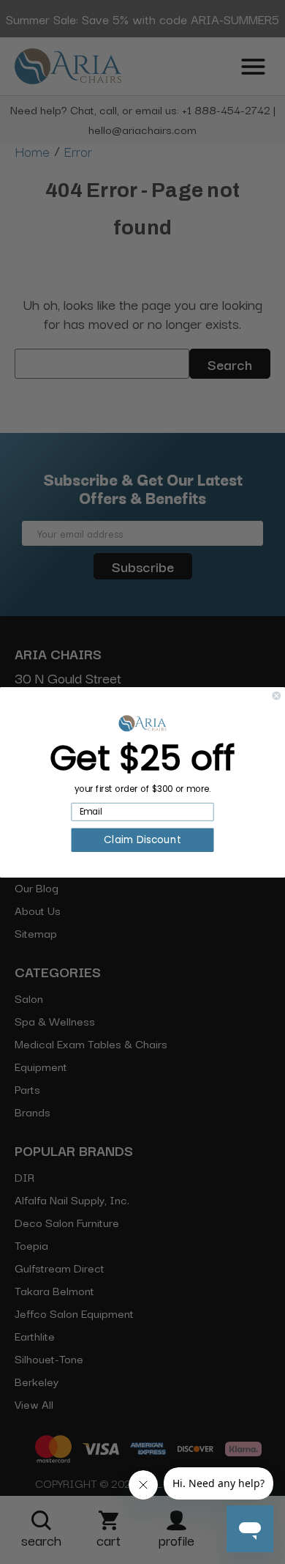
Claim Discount (142, 840)
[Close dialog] (276, 695)
